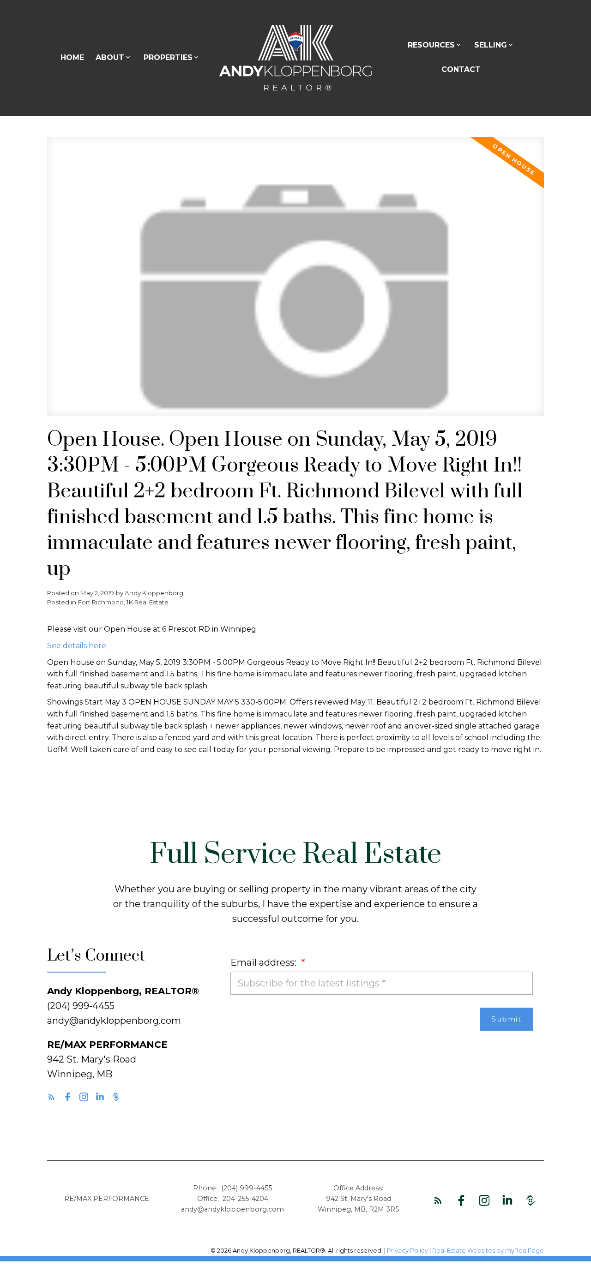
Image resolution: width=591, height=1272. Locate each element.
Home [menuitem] (72, 57)
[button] (51, 1097)
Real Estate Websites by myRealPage (488, 1250)
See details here (76, 645)
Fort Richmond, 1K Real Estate (123, 602)
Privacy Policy (407, 1250)
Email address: (264, 962)
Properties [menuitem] (168, 57)
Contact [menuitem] (461, 69)
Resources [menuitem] (431, 45)
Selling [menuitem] (490, 45)
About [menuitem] (110, 57)
